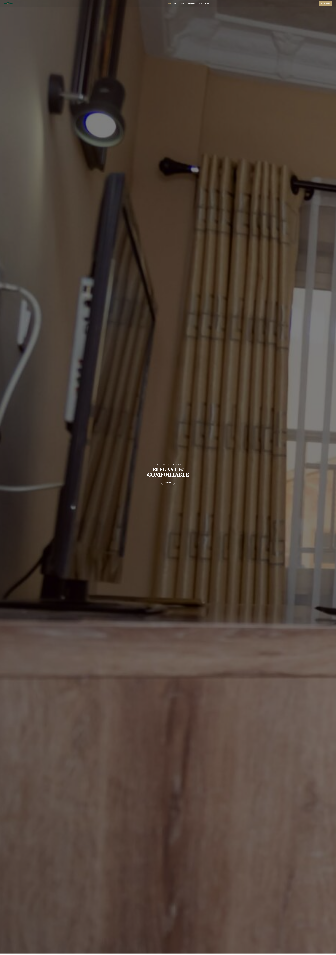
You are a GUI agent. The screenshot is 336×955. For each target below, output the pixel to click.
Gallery (199, 3)
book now (168, 482)
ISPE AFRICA (191, 3)
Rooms (182, 3)
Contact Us (208, 3)
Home (169, 3)
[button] (4, 474)
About (176, 3)
